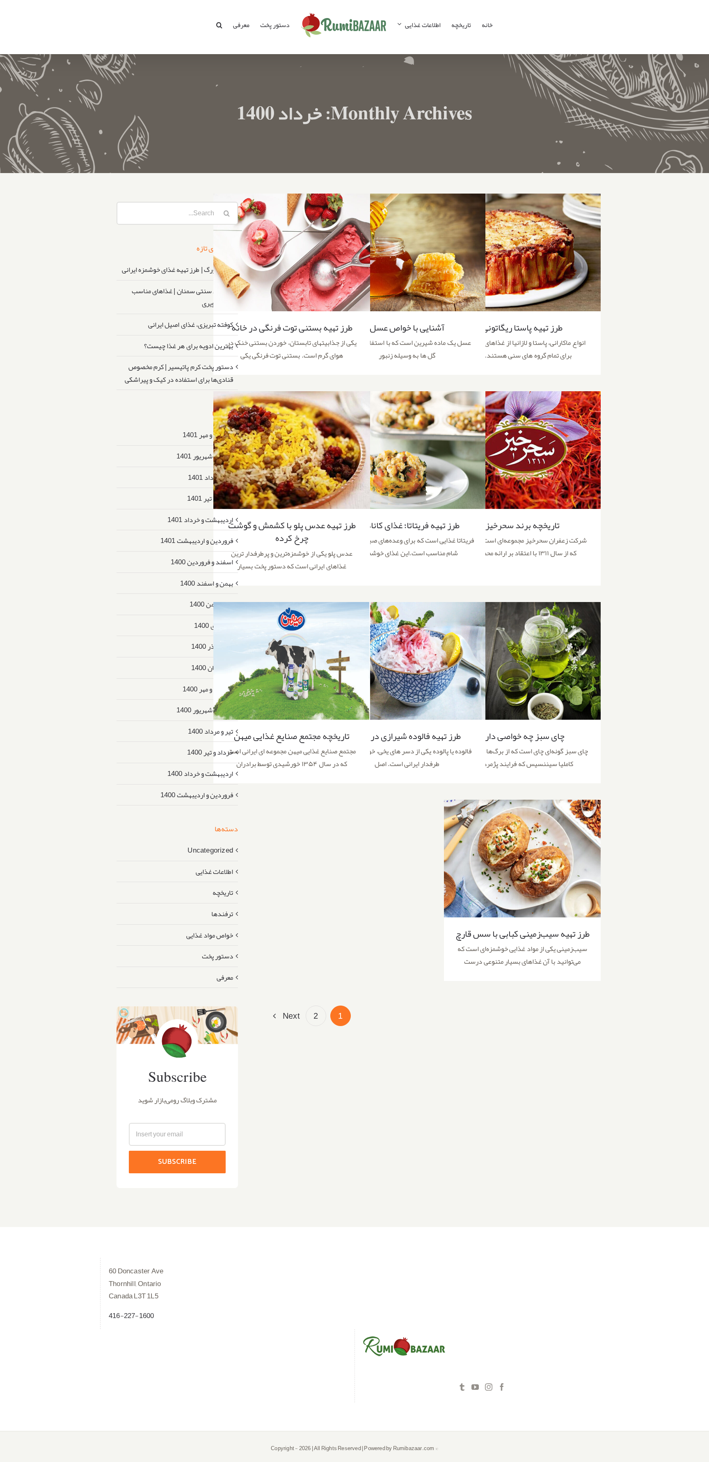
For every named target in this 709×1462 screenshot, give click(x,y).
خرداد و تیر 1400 (210, 752)
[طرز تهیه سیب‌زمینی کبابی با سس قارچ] (522, 858)
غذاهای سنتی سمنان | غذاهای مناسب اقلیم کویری (182, 297)
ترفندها (222, 914)
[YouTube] (475, 1387)
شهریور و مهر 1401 (208, 435)
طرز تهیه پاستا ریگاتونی (523, 244)
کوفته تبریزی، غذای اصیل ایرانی (190, 324)
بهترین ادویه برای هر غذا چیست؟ (188, 346)
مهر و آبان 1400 (212, 668)
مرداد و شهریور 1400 (204, 710)
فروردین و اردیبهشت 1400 (196, 795)
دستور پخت (217, 956)
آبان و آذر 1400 (212, 646)
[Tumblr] (462, 1387)
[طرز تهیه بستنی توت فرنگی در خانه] (291, 252)
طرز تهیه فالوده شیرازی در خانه (407, 652)
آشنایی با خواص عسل (407, 244)
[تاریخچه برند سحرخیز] (522, 450)
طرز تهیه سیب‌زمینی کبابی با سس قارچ (523, 850)
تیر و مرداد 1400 (210, 731)
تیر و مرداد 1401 (210, 477)
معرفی (225, 977)
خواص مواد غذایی (209, 935)
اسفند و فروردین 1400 (202, 562)
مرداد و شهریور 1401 (204, 456)
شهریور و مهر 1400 (208, 689)
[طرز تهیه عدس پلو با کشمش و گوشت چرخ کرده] (291, 450)
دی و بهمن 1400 (211, 604)
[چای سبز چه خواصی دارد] (522, 661)
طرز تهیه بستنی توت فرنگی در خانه (292, 244)
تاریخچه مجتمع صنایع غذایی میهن (292, 652)
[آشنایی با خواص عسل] (407, 252)
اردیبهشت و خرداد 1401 (200, 520)
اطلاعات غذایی (214, 871)
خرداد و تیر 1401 (210, 498)
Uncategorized (210, 850)
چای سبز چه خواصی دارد (523, 652)
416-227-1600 (131, 1316)
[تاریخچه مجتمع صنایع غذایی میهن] (291, 661)
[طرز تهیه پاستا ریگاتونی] (522, 252)
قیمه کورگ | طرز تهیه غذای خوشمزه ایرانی (177, 269)
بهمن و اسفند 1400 (206, 583)
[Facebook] (501, 1387)
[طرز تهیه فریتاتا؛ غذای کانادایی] (407, 450)
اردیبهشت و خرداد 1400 (200, 773)
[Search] (219, 25)
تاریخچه (223, 892)
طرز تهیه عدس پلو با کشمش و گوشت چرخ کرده (292, 437)
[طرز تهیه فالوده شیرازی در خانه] (407, 661)
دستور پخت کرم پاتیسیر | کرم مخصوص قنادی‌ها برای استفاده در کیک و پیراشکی (179, 373)
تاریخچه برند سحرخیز (523, 441)
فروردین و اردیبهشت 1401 (196, 540)
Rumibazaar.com (414, 1448)
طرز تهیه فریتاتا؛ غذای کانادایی (407, 441)
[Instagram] (488, 1387)
